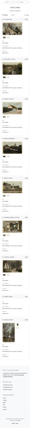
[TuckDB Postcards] (2, 2)
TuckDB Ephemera (8, 387)
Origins (5, 409)
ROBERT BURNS (8, 296)
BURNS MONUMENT (9, 138)
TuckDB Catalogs (7, 389)
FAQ (4, 404)
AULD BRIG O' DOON (9, 59)
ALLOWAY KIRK (8, 19)
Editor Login (15, 423)
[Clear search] (26, 2)
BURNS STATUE (8, 178)
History (5, 407)
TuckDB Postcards (8, 385)
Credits (5, 400)
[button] (7, 2)
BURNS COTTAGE (8, 99)
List (13, 15)
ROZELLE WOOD (8, 319)
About (4, 398)
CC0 (19, 420)
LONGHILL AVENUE (9, 257)
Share (27, 15)
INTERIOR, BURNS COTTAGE (11, 217)
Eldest (4, 402)
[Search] (17, 2)
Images (6, 15)
